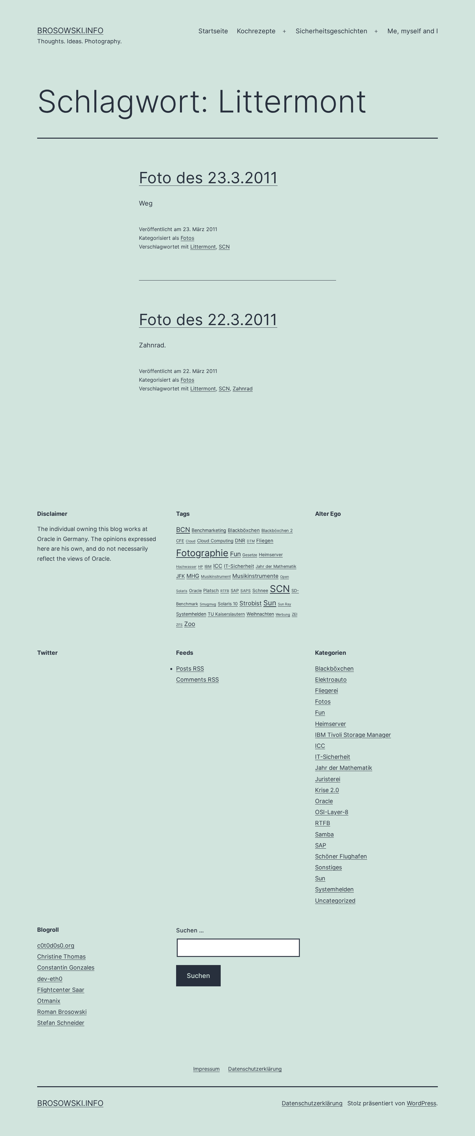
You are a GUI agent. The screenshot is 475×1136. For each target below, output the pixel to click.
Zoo (189, 624)
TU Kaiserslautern (226, 614)
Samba (324, 834)
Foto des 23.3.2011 (208, 177)
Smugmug (208, 604)
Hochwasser (186, 567)
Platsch (211, 590)
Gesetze (249, 555)
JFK (180, 576)
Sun (269, 603)
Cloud (190, 541)
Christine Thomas (61, 956)
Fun (235, 554)
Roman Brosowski (62, 1011)
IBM (208, 566)
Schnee (260, 590)
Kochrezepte (256, 31)
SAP (235, 590)
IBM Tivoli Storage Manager (353, 734)
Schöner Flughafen (341, 856)
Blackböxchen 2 (277, 530)
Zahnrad (243, 388)
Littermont (203, 246)
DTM (251, 541)
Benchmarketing (209, 530)
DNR (240, 541)
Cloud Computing (215, 540)
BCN (183, 530)
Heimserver (271, 554)
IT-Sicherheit (239, 566)
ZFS (179, 625)
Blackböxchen (244, 530)
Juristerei (327, 779)
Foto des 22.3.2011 (208, 319)
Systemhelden (191, 614)
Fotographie (202, 552)
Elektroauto (331, 679)
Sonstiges (328, 867)
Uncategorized (335, 900)
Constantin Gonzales (65, 967)
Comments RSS (197, 679)
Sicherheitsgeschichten (331, 31)
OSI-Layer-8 (331, 812)
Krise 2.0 (327, 790)
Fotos (187, 238)
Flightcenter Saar (60, 989)
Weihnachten (260, 614)
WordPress (421, 1103)
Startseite (213, 31)
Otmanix (48, 1000)
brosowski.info (70, 30)
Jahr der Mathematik (276, 566)
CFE (180, 540)
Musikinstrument (216, 576)
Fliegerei (326, 690)
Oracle (195, 590)
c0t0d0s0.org (55, 945)
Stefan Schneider (60, 1022)
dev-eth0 (49, 978)
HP (200, 567)
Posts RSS (190, 668)
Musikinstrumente (255, 576)
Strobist (250, 603)
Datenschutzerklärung (312, 1103)
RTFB (224, 591)
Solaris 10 (228, 603)
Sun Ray (284, 604)
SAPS (245, 591)
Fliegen (264, 541)
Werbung (283, 614)
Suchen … (190, 930)
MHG (192, 576)
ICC (217, 566)
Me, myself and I (412, 31)
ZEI (294, 614)
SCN (224, 246)
